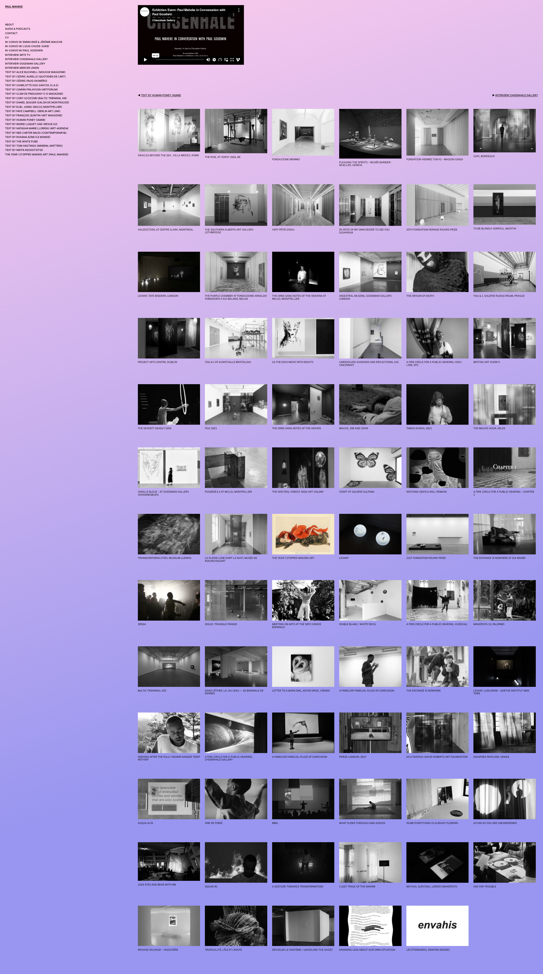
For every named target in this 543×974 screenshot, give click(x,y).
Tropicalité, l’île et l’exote (223, 949)
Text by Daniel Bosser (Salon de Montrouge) (37, 102)
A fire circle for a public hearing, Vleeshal (436, 624)
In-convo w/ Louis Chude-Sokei (27, 46)
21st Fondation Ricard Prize (426, 558)
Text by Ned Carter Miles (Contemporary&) (36, 132)
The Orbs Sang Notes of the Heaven (296, 428)
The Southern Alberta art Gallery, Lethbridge (229, 231)
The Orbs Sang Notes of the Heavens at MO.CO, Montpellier (299, 297)
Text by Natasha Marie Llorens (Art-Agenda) (37, 128)
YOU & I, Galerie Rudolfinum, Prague (499, 295)
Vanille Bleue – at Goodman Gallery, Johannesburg (163, 493)
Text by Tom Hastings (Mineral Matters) (34, 145)
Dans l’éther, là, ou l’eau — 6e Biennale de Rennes (234, 692)
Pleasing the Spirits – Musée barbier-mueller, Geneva (365, 164)
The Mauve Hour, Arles (489, 428)
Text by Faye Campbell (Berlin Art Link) (32, 111)
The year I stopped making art (293, 558)
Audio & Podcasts (17, 28)
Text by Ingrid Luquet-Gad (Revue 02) (31, 124)
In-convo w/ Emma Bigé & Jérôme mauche (33, 42)
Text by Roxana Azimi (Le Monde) (27, 137)
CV (7, 37)
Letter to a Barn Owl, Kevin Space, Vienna (301, 690)
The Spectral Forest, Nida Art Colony (298, 491)
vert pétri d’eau (283, 229)
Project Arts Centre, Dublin (157, 362)
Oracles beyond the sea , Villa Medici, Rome (168, 155)
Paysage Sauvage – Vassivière (158, 949)
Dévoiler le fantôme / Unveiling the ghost (302, 949)
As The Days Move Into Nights (292, 362)
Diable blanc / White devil (357, 624)
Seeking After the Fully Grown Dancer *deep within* (169, 758)
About (9, 24)
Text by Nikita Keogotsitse (24, 150)
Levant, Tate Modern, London (158, 295)
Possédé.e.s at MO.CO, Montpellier (228, 491)
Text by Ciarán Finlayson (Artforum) (31, 89)
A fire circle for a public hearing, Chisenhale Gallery (229, 758)
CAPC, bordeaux (484, 156)
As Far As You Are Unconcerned (495, 823)
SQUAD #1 (211, 886)
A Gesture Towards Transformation (297, 886)
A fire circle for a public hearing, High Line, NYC (434, 363)
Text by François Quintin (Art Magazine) (33, 115)
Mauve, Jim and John (353, 428)
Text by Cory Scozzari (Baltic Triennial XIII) (36, 98)
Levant (344, 558)
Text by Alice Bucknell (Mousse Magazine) (35, 72)
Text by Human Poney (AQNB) (25, 119)
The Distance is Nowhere (423, 690)
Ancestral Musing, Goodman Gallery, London (365, 297)
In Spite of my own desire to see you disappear (364, 231)
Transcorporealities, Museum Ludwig (164, 558)
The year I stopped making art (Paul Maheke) (37, 154)
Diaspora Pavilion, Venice (491, 756)
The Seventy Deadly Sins (154, 428)
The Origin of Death (420, 295)
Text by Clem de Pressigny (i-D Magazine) (34, 93)
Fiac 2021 (211, 428)
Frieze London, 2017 (352, 756)
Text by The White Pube (21, 141)
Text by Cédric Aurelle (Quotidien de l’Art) (35, 76)
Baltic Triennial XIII (152, 690)
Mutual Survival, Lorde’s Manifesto (431, 886)
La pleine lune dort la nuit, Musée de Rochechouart (231, 559)
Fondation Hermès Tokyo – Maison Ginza (434, 159)
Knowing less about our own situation (367, 949)
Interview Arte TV (17, 54)
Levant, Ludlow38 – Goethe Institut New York (501, 692)
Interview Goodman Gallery (25, 63)
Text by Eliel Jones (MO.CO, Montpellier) (33, 106)
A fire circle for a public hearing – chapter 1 (503, 493)
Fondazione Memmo (286, 159)
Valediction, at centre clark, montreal (165, 229)
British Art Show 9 (486, 362)
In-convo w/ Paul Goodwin (24, 50)
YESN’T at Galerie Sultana (356, 491)
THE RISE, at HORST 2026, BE (223, 157)
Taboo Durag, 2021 (419, 428)
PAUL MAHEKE (14, 6)
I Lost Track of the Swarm (357, 886)
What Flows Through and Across (362, 823)
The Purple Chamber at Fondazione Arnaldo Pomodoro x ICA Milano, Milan (236, 297)
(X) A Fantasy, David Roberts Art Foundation (436, 756)
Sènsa (142, 624)
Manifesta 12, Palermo (488, 624)
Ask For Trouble (484, 886)
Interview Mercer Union (22, 67)
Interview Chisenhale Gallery (26, 59)
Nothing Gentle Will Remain (426, 491)
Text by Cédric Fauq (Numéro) (26, 80)
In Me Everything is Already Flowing (432, 823)
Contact (11, 33)
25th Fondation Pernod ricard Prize (431, 229)
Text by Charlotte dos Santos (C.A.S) (32, 85)
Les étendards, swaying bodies (428, 949)
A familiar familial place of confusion (366, 690)
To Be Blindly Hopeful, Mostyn (494, 228)
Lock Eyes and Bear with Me (157, 884)
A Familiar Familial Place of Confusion (299, 756)
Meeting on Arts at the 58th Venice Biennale (296, 625)
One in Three (214, 823)
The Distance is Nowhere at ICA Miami (499, 558)
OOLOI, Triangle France (221, 624)
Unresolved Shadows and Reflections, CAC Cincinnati (369, 363)
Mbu (275, 823)
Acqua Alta (145, 823)
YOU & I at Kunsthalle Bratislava (228, 362)
